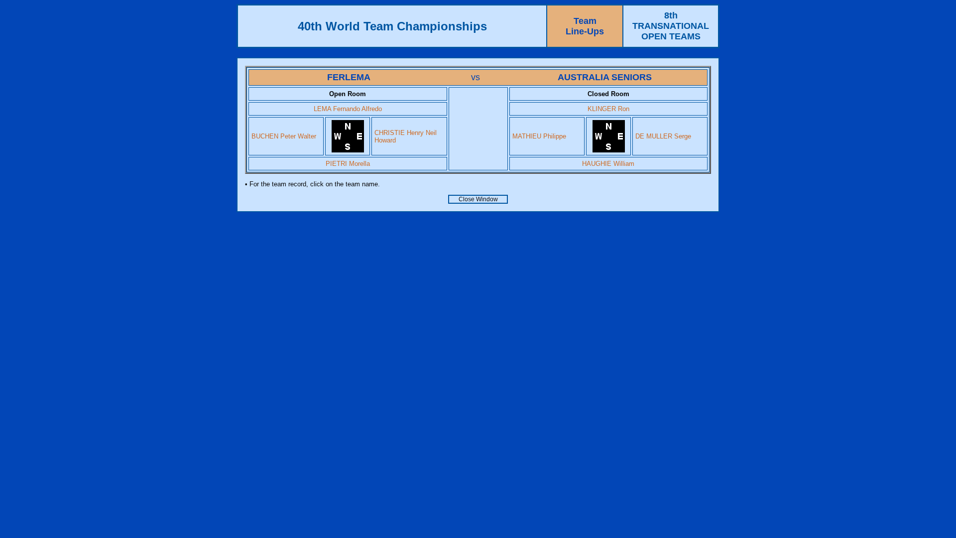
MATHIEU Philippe (539, 136)
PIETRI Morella (348, 163)
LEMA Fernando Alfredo (348, 109)
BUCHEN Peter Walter (283, 136)
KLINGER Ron (608, 109)
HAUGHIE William (608, 163)
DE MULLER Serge (663, 136)
